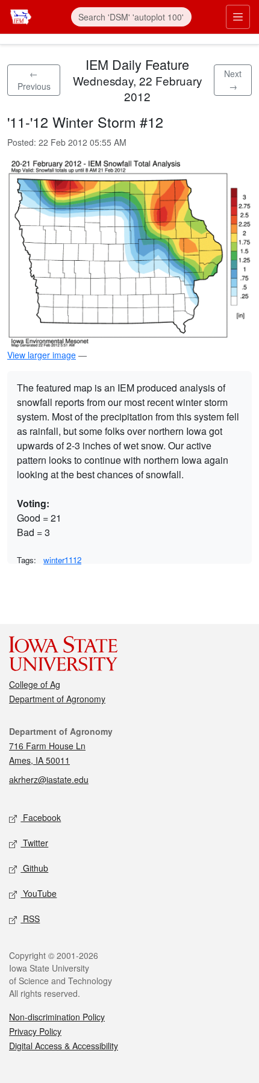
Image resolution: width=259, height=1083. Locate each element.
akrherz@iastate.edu (49, 779)
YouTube (38, 893)
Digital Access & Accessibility (63, 1046)
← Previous (34, 79)
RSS (30, 919)
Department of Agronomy (57, 699)
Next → (233, 79)
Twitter (34, 843)
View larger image (41, 355)
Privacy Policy (35, 1031)
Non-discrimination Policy (57, 1017)
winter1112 (62, 560)
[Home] (21, 15)
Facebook (40, 817)
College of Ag (34, 684)
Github (34, 868)
